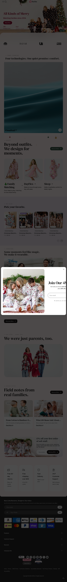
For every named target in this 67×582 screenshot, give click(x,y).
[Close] (63, 269)
